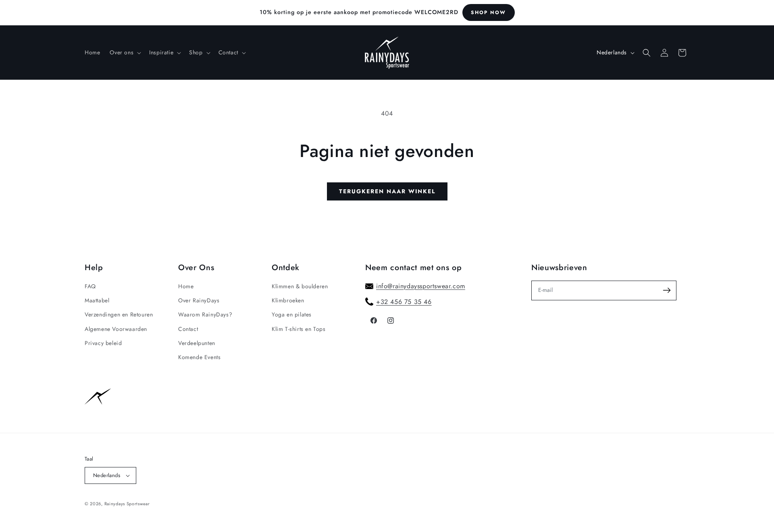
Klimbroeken (288, 300)
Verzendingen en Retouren (119, 314)
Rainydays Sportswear (127, 503)
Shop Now (488, 12)
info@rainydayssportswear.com (420, 286)
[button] (124, 52)
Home (186, 286)
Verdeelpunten (196, 343)
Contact (188, 329)
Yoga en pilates (292, 314)
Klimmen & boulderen (300, 286)
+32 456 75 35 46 (404, 301)
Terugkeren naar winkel (387, 191)
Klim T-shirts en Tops (299, 329)
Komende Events (199, 357)
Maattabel (97, 300)
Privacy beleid (103, 343)
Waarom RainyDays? (205, 314)
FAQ (90, 286)
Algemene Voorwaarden (116, 329)
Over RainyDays (198, 300)
